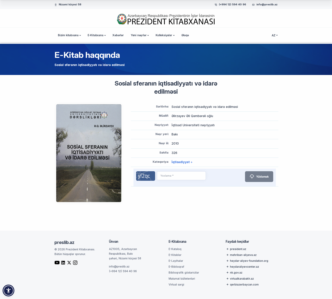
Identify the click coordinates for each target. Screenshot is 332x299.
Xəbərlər (118, 35)
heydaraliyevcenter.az (244, 266)
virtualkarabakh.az (242, 278)
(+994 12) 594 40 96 (232, 4)
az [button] (274, 35)
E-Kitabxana (95, 35)
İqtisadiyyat (181, 162)
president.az (238, 249)
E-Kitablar (175, 255)
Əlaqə (185, 35)
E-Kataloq (175, 249)
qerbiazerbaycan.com (244, 284)
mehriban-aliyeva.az (243, 255)
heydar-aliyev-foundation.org (249, 260)
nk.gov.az (236, 272)
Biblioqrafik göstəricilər (184, 272)
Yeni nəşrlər (139, 35)
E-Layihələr (176, 260)
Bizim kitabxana (68, 35)
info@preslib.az (267, 4)
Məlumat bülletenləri (182, 278)
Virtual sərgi (176, 284)
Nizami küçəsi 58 (70, 4)
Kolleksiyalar (164, 35)
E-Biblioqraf (176, 266)
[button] (8, 290)
